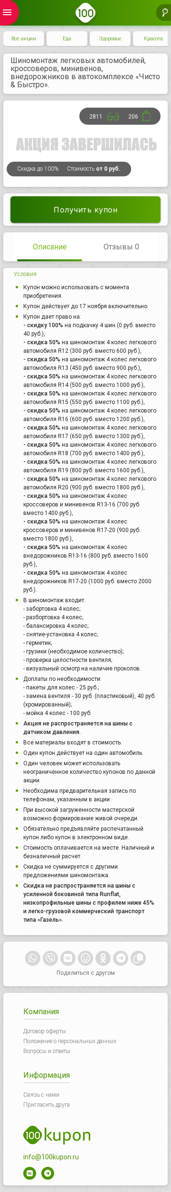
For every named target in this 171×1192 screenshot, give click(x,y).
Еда (67, 39)
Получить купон (85, 209)
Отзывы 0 (121, 246)
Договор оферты (44, 1031)
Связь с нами (41, 1094)
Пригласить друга (46, 1104)
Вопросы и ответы (46, 1051)
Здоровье (110, 39)
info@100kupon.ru (51, 1157)
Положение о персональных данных (69, 1041)
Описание (50, 246)
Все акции (23, 39)
